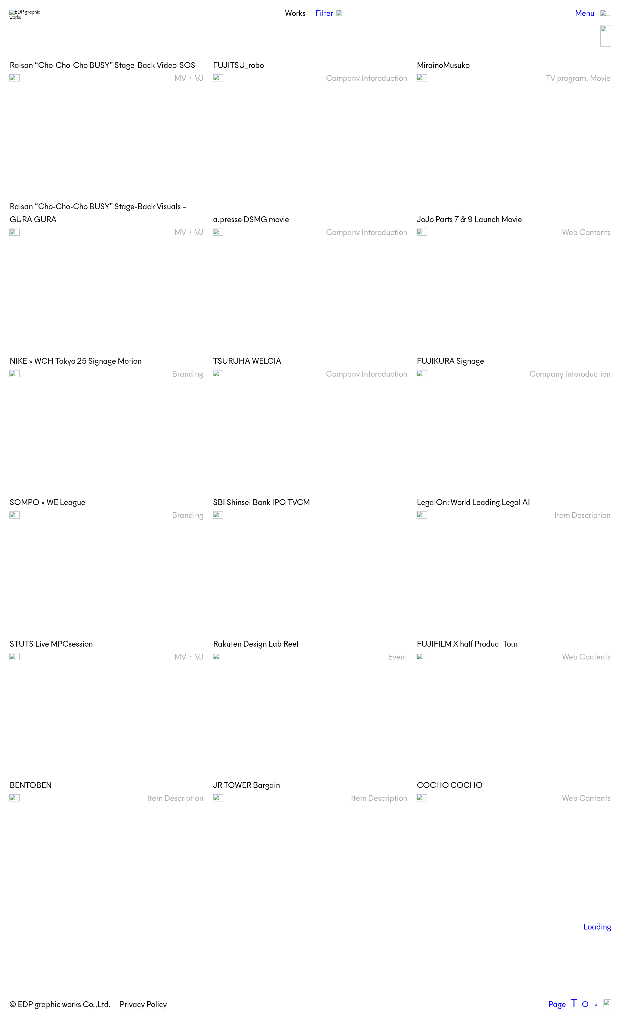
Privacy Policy (143, 1004)
